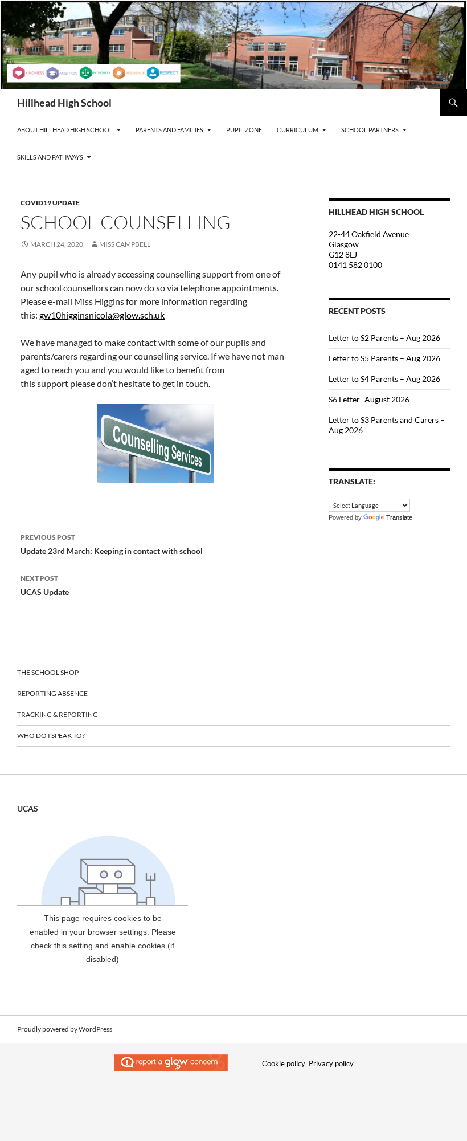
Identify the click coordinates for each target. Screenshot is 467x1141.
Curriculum (297, 129)
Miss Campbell (124, 244)
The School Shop (48, 672)
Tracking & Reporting (57, 714)
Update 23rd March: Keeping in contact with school (112, 544)
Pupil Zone (244, 129)
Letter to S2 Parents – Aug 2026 (384, 338)
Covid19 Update (50, 202)
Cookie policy (283, 1063)
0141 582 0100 (355, 265)
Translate (399, 517)
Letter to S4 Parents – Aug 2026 (384, 379)
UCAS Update (45, 585)
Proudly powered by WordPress (64, 1029)
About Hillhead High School (65, 129)
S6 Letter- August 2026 (369, 399)
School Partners (370, 129)
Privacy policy (331, 1063)
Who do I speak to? (51, 735)
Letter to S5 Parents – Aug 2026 (384, 358)
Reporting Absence (52, 693)
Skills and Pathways (50, 157)
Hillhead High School (64, 102)
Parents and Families (169, 129)
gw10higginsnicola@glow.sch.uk (102, 314)
